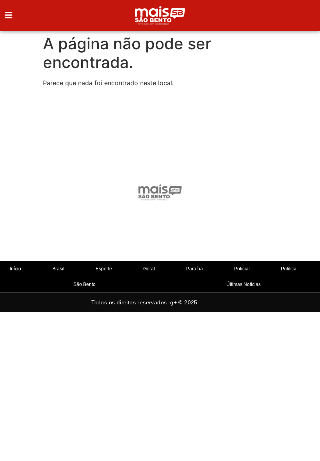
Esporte (104, 269)
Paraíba (194, 269)
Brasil (58, 269)
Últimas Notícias (243, 284)
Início (15, 269)
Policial (242, 269)
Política (289, 269)
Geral (149, 269)
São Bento (84, 284)
